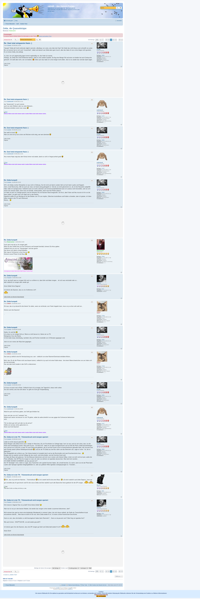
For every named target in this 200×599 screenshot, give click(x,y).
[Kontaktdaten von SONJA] (105, 322)
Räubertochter (100, 250)
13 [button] (113, 39)
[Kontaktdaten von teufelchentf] (105, 122)
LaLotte (99, 49)
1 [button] (102, 39)
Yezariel (99, 283)
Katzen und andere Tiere (45, 36)
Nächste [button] (122, 40)
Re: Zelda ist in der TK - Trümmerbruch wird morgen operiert (26, 437)
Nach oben (121, 66)
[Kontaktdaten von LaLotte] (105, 61)
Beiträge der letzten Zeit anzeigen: (43, 568)
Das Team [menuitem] (84, 585)
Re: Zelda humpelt (10, 180)
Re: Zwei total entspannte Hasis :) (18, 43)
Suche (117, 8)
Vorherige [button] (100, 40)
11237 (102, 116)
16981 (103, 55)
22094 (103, 256)
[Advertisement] (63, 82)
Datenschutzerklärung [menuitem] (73, 585)
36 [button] (119, 39)
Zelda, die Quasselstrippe (14, 28)
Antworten (7, 40)
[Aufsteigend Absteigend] (84, 568)
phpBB (57, 587)
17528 (103, 315)
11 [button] (108, 39)
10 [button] (106, 39)
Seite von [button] (97, 40)
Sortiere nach (64, 568)
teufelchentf (100, 110)
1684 (102, 491)
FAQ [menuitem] (16, 20)
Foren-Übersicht (10, 585)
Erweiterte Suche (120, 8)
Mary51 (99, 485)
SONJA (98, 312)
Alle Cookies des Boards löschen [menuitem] (98, 585)
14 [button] (115, 39)
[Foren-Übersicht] (25, 10)
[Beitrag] (4, 45)
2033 (102, 288)
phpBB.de (70, 589)
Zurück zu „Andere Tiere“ (10, 574)
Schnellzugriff (9, 20)
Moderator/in (12, 30)
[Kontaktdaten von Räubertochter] (105, 262)
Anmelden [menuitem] (119, 20)
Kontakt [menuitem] (64, 585)
